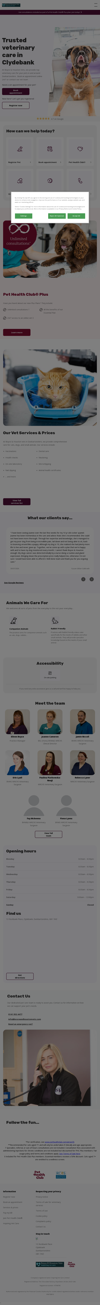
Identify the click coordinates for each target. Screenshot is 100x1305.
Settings (23, 216)
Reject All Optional (57, 216)
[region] (50, 207)
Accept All (76, 216)
